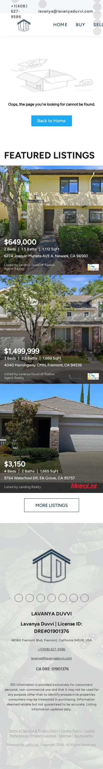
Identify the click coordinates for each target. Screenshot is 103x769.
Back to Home (51, 120)
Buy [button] (80, 24)
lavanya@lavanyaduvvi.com (51, 658)
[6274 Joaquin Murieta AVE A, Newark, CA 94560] (51, 220)
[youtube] (63, 598)
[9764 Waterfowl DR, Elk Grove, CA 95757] (51, 438)
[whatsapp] (84, 598)
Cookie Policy (71, 731)
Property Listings (43, 736)
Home (60, 24)
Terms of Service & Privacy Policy (34, 731)
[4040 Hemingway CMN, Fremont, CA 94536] (51, 329)
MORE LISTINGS (51, 505)
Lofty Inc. (32, 745)
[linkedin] (30, 598)
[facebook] (19, 598)
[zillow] (41, 598)
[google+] (73, 598)
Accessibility (83, 736)
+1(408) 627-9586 (51, 649)
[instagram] (97, 6)
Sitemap (65, 736)
